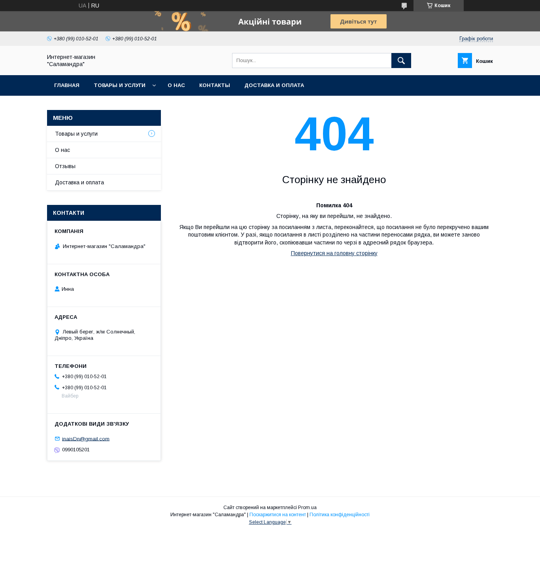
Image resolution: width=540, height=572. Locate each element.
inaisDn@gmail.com (86, 438)
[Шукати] (401, 60)
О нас (176, 85)
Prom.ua (307, 507)
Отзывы (65, 166)
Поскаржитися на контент (277, 514)
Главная (66, 85)
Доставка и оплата (274, 85)
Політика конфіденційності (340, 514)
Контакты (214, 85)
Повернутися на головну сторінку (334, 253)
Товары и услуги (119, 85)
